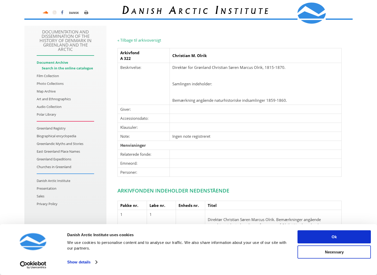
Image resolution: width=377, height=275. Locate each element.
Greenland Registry (51, 128)
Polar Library (46, 114)
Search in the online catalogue (67, 68)
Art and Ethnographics (54, 99)
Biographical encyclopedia (56, 136)
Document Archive (52, 62)
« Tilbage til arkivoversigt (139, 40)
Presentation (46, 188)
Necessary (334, 252)
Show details (79, 262)
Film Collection (48, 76)
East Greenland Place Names (58, 151)
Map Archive (46, 91)
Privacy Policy (47, 203)
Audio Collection (49, 106)
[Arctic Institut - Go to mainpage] (311, 13)
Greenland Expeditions (54, 159)
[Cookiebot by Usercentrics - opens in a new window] (33, 265)
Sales (40, 196)
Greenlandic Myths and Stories (60, 143)
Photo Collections (50, 83)
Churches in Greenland (54, 166)
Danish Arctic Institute (53, 180)
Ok (334, 237)
